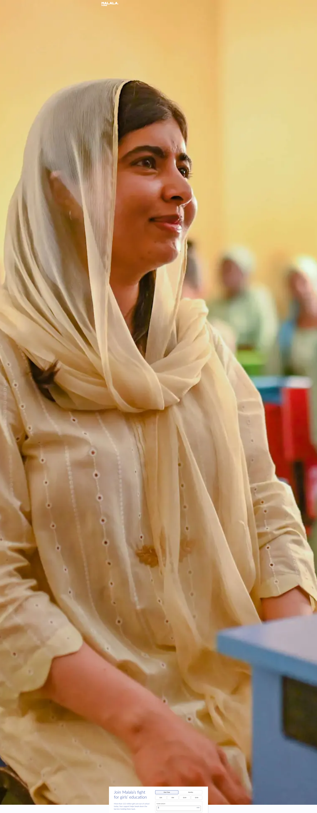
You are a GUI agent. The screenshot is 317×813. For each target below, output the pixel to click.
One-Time (167, 792)
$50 (173, 798)
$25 (161, 798)
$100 (184, 798)
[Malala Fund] (158, 4)
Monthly (190, 792)
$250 (196, 798)
